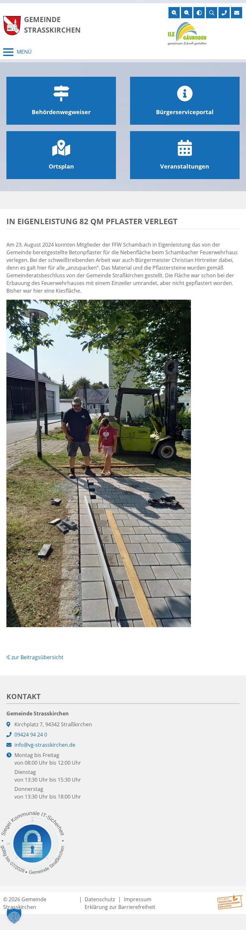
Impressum (138, 899)
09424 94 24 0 (30, 734)
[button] (14, 916)
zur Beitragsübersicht (36, 657)
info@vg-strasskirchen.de (44, 744)
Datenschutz (100, 899)
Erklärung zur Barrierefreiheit (120, 906)
